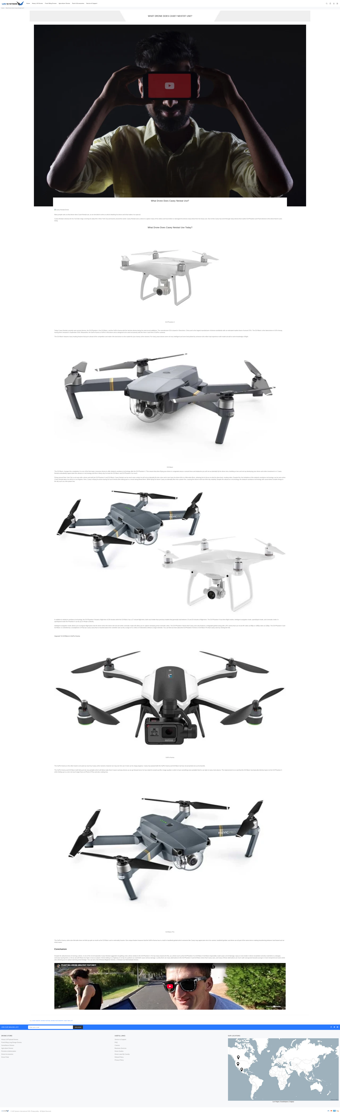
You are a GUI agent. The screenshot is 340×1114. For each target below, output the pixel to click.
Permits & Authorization (8, 1051)
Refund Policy (119, 1057)
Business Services (120, 1048)
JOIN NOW (78, 1027)
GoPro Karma (117, 330)
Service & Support (91, 3)
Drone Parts (5, 1057)
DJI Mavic (104, 330)
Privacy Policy (119, 1060)
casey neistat (36, 1020)
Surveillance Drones (7, 1045)
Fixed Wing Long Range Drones (11, 1042)
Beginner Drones (110, 960)
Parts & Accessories (78, 3)
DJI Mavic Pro (203, 627)
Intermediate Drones (131, 960)
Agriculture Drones (64, 3)
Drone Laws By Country (122, 1054)
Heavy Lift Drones (37, 3)
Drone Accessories (7, 1054)
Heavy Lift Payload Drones (9, 1039)
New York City (68, 1020)
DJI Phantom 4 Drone (190, 627)
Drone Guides (119, 1051)
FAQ (116, 1042)
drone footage (45, 1020)
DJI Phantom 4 (93, 330)
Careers (117, 1045)
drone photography (57, 1020)
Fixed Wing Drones (51, 3)
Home (28, 3)
